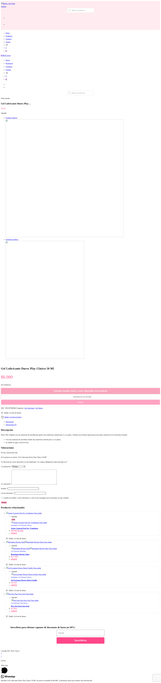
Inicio (8, 60)
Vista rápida (37, 513)
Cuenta (8, 70)
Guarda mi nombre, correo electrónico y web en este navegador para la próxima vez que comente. (36, 498)
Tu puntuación (6, 466)
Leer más (14, 533)
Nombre (4, 488)
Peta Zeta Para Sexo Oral (20, 606)
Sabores (29, 525)
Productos (9, 63)
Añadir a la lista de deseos (13, 417)
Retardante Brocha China (20, 554)
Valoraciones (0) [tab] (11, 425)
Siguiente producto (12, 239)
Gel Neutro (39, 408)
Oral (21, 603)
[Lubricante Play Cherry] (65, 236)
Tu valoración (6, 484)
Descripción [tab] (10, 422)
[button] (11, 412)
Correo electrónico (8, 493)
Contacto (9, 66)
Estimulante (14, 525)
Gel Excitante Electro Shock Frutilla (24, 580)
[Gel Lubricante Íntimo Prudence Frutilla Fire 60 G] (45, 358)
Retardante (23, 551)
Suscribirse (80, 640)
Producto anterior (11, 118)
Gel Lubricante (29, 408)
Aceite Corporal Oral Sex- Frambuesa (24, 528)
